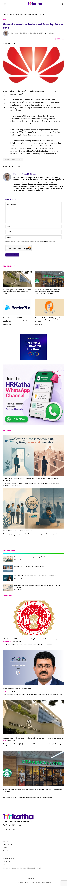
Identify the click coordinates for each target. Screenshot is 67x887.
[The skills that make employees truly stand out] (8, 559)
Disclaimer (20, 882)
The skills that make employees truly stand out (30, 557)
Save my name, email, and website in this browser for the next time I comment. (31, 241)
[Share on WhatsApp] (17, 43)
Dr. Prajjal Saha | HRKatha (20, 33)
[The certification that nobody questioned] (33, 508)
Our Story (6, 841)
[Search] (62, 4)
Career (5, 847)
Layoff (20, 159)
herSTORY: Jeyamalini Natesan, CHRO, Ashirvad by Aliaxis (35, 576)
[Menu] (5, 4)
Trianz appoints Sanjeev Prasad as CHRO (17, 688)
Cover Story (6, 861)
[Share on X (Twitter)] (12, 43)
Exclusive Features (8, 858)
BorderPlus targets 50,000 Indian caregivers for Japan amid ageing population (15, 319)
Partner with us (7, 844)
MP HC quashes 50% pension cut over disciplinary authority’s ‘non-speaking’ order (32, 639)
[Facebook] (4, 103)
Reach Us (5, 851)
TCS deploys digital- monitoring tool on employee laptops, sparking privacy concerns (17, 291)
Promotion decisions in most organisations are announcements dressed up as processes (30, 479)
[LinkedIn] (4, 95)
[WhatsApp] (4, 107)
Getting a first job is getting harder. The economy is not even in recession (37, 586)
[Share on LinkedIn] (9, 43)
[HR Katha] (35, 4)
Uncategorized (7, 641)
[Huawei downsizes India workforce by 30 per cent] (33, 67)
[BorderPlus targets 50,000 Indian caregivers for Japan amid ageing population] (17, 307)
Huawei (14, 159)
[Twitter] (4, 99)
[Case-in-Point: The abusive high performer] (8, 568)
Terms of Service (46, 882)
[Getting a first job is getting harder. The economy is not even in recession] (8, 587)
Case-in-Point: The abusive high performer (29, 566)
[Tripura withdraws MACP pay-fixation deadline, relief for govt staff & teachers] (49, 307)
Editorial (5, 865)
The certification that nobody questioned (17, 531)
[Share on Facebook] (14, 43)
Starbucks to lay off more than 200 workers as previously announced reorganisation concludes (47, 291)
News (5, 19)
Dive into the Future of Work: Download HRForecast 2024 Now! (22, 868)
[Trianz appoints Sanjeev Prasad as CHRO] (33, 667)
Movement (6, 691)
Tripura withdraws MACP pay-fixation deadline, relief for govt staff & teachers (48, 319)
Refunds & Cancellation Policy (32, 882)
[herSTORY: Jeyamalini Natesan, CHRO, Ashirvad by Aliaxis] (8, 578)
